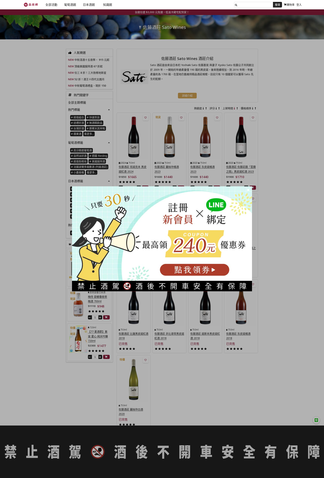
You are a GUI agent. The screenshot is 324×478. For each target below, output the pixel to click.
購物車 (291, 4)
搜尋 (277, 4)
